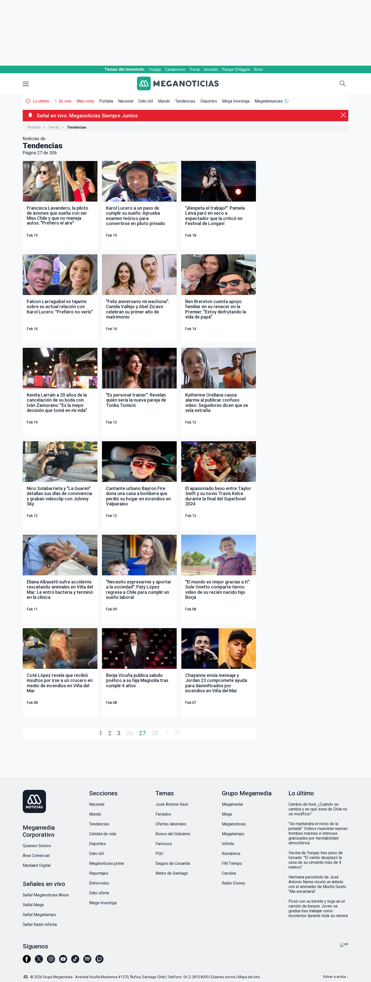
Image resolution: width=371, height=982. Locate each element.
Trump (194, 69)
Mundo (164, 101)
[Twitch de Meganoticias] (99, 961)
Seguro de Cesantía (172, 863)
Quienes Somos (37, 845)
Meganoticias (234, 824)
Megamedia (232, 804)
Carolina (229, 873)
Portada (106, 101)
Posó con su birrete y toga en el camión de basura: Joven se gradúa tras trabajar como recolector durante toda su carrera (318, 908)
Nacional (125, 101)
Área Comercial (36, 855)
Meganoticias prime (106, 863)
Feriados (163, 814)
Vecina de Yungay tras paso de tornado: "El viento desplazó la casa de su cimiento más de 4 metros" (315, 860)
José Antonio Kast (171, 804)
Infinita (228, 843)
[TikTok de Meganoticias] (75, 961)
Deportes (208, 101)
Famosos (163, 843)
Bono (258, 69)
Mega (227, 814)
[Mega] (26, 975)
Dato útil (145, 101)
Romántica (231, 853)
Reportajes (98, 873)
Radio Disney (233, 883)
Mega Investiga (236, 101)
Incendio (211, 69)
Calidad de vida (102, 833)
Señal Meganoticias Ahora (46, 895)
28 (154, 733)
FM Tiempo (232, 863)
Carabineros (175, 69)
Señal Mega (33, 904)
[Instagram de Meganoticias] (51, 961)
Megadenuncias (269, 101)
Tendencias (185, 101)
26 (129, 733)
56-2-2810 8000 (196, 977)
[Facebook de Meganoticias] (27, 961)
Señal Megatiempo (39, 914)
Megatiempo (233, 833)
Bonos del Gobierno (172, 833)
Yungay (155, 69)
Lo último (41, 101)
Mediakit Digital (36, 865)
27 (142, 733)
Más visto (85, 101)
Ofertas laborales (170, 824)
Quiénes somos (223, 977)
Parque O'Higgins (236, 69)
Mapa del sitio (249, 977)
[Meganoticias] (181, 84)
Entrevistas (99, 883)
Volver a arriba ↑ (335, 977)
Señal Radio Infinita (40, 924)
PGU (159, 853)
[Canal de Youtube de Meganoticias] (63, 961)
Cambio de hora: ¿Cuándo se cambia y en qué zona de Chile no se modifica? (317, 809)
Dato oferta (99, 893)
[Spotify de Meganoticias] (87, 961)
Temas (53, 127)
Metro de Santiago (171, 873)
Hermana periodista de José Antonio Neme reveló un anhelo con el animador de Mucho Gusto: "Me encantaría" (317, 884)
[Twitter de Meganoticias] (39, 961)
